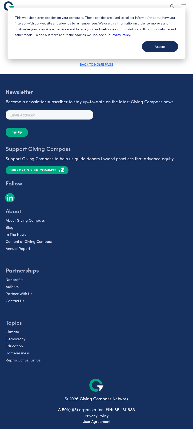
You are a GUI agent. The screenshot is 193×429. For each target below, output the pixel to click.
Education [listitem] (14, 345)
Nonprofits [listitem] (14, 279)
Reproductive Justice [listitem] (23, 359)
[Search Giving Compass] (172, 6)
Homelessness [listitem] (18, 352)
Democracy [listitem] (15, 338)
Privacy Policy (97, 415)
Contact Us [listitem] (15, 300)
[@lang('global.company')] (9, 6)
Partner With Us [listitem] (19, 293)
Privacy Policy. (120, 35)
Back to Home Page (96, 64)
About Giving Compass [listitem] (25, 220)
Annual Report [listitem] (18, 248)
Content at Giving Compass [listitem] (29, 241)
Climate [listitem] (12, 331)
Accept (160, 46)
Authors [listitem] (12, 286)
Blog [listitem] (9, 227)
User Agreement (96, 421)
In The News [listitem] (16, 234)
